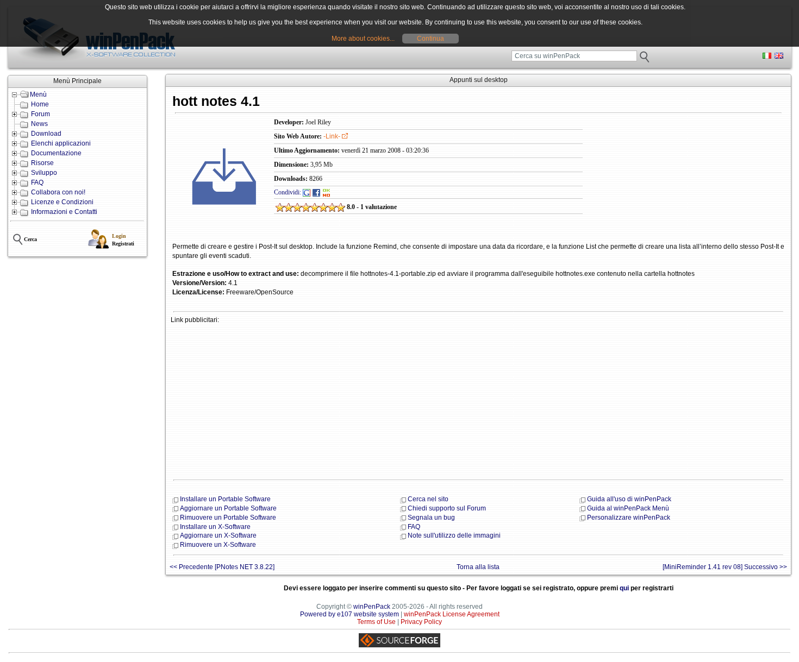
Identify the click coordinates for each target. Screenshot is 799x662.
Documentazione (56, 153)
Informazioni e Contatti (64, 212)
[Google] (306, 192)
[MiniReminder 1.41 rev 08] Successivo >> (725, 567)
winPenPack (371, 606)
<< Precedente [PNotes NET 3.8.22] (222, 567)
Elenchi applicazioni (61, 143)
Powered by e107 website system (349, 614)
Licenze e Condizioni (62, 202)
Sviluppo (44, 172)
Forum (40, 114)
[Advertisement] (478, 400)
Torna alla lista (478, 567)
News (39, 124)
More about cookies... (363, 38)
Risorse (42, 163)
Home (40, 104)
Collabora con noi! (58, 192)
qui (624, 588)
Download (46, 133)
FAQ (37, 182)
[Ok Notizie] (326, 192)
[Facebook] (316, 192)
